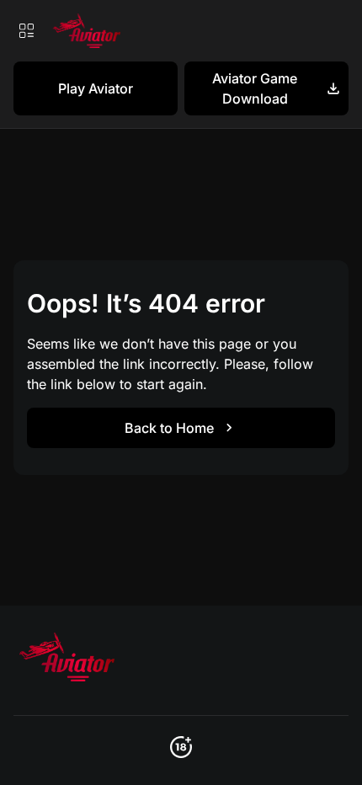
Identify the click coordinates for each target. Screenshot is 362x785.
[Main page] (84, 30)
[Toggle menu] (26, 30)
